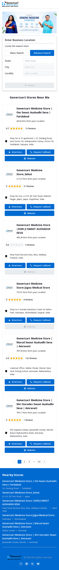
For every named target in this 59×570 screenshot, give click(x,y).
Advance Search (42, 52)
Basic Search (17, 52)
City (7, 67)
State (8, 60)
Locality (9, 73)
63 (39, 461)
